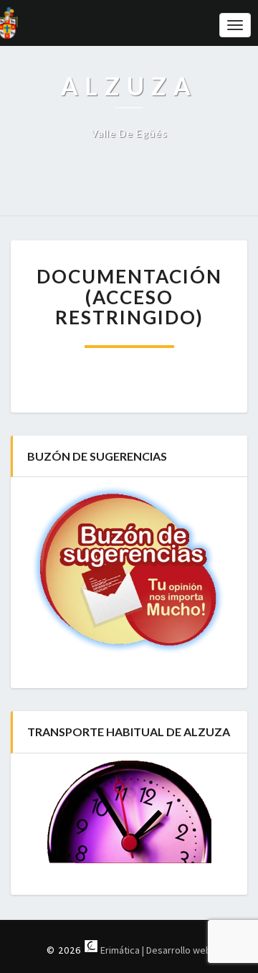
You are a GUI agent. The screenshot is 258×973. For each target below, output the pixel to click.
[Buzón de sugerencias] (129, 570)
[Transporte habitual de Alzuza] (129, 812)
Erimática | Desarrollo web (154, 950)
